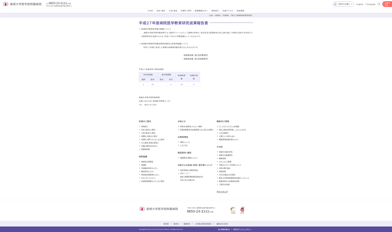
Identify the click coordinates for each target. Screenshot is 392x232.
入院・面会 (173, 10)
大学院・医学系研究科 (203, 223)
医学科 (176, 223)
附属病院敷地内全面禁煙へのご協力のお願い (197, 129)
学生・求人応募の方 (187, 180)
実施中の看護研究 (226, 155)
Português (371, 4)
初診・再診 (161, 10)
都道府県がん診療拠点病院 (229, 181)
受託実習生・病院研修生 (189, 170)
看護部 (143, 165)
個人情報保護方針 (224, 229)
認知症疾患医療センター (150, 174)
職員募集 (222, 158)
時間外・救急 (388, 4)
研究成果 (226, 15)
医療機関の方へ (201, 10)
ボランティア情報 (225, 161)
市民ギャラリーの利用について (230, 165)
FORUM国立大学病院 (227, 174)
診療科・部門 (186, 10)
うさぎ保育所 (224, 133)
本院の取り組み (225, 168)
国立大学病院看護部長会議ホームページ (234, 178)
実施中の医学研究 (226, 151)
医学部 (166, 223)
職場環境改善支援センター (229, 139)
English (360, 4)
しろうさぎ (184, 145)
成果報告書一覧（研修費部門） (196, 58)
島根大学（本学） (222, 223)
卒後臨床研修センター (149, 168)
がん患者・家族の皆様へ (150, 142)
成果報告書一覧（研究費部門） (196, 55)
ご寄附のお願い (343, 4)
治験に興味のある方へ (149, 146)
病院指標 (222, 171)
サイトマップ (222, 191)
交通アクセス (227, 10)
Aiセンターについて (148, 178)
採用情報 (240, 10)
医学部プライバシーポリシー (242, 229)
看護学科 (187, 223)
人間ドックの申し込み (227, 136)
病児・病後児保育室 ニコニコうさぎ (232, 129)
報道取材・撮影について (189, 157)
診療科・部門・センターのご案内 (152, 139)
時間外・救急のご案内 (149, 136)
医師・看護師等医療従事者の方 (191, 176)
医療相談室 (145, 149)
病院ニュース (185, 142)
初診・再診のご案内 (148, 129)
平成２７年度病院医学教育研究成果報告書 (244, 15)
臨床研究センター (147, 171)
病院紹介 (215, 10)
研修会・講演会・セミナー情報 (191, 126)
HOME (150, 10)
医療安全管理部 (147, 161)
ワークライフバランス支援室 (229, 126)
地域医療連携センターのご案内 (152, 181)
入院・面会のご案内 (148, 133)
